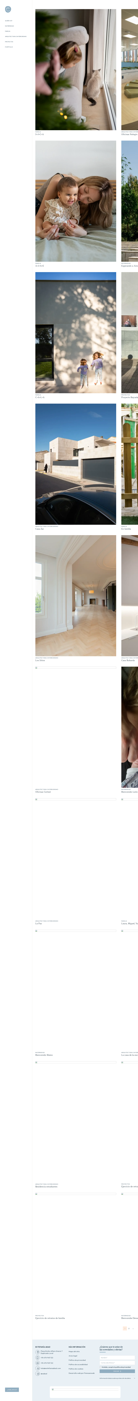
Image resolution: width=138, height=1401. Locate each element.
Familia (7, 31)
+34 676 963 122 (47, 1357)
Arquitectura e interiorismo (16, 36)
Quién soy (8, 20)
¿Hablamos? (12, 1390)
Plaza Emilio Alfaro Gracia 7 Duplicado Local (52, 1352)
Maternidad (9, 26)
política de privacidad (123, 1367)
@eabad (44, 1374)
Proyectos (9, 41)
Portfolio (9, 47)
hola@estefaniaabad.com (51, 1368)
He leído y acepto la (116, 1367)
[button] (117, 1378)
